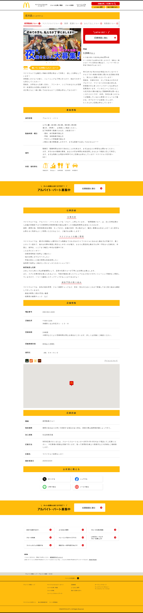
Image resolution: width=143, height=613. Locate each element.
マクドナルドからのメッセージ (41, 5)
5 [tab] (58, 63)
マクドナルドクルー (51, 23)
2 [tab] (49, 63)
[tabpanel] (52, 44)
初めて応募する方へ (112, 7)
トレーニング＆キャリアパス (81, 5)
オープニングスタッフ (101, 584)
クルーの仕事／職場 (56, 5)
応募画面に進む (101, 38)
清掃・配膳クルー (72, 23)
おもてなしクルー (92, 23)
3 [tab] (52, 63)
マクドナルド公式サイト (29, 602)
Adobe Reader (93, 559)
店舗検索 (73, 584)
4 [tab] (55, 63)
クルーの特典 (69, 5)
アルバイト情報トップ (29, 584)
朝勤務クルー (110, 23)
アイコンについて (111, 360)
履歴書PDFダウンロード (56, 557)
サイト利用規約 (53, 602)
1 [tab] (46, 63)
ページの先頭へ (70, 578)
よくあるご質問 (98, 7)
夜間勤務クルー (31, 23)
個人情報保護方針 (42, 602)
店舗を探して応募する (105, 3)
